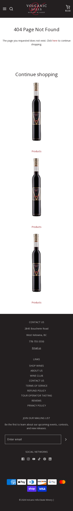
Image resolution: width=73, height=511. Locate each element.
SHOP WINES (36, 365)
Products (36, 151)
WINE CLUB (36, 375)
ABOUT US (37, 370)
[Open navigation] (4, 8)
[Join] (65, 439)
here (54, 40)
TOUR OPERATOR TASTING (36, 395)
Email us (36, 348)
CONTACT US (36, 380)
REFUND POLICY (36, 390)
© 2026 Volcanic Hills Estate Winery (35, 499)
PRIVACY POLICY (36, 405)
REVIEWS (36, 400)
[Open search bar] (12, 8)
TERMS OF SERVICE (36, 385)
